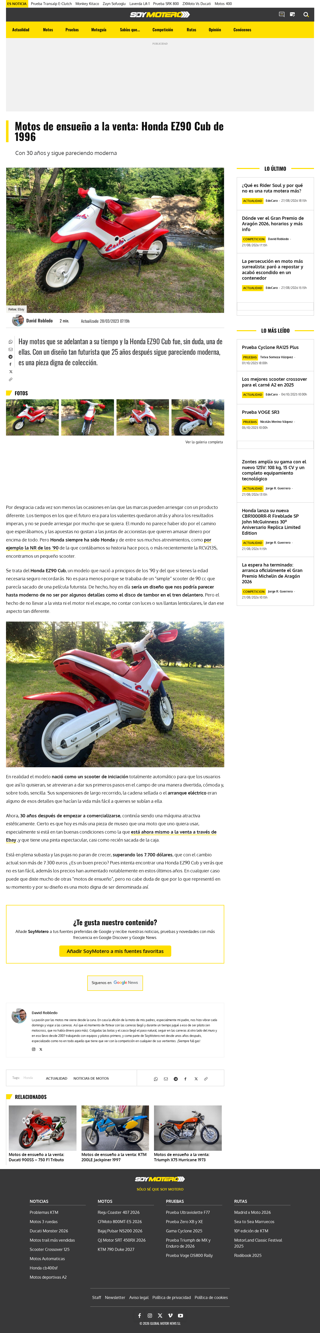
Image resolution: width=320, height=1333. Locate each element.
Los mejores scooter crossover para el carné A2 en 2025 (274, 382)
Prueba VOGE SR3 (260, 412)
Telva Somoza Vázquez (276, 357)
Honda (28, 1078)
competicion (253, 239)
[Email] (10, 348)
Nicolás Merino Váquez (276, 422)
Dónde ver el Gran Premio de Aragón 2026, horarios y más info (273, 223)
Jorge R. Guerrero (278, 488)
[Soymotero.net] (160, 15)
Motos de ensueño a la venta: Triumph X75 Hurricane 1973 (182, 1157)
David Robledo (39, 320)
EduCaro (272, 201)
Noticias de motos (91, 1078)
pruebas (250, 357)
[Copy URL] (10, 378)
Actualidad (56, 1078)
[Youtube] (181, 1316)
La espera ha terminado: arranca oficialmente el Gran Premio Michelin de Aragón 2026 (272, 573)
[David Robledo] (19, 320)
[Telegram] (10, 356)
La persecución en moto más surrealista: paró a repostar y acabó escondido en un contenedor (272, 269)
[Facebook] (10, 363)
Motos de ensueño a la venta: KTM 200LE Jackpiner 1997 (114, 1157)
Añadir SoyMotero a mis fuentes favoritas (115, 951)
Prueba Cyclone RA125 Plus (270, 347)
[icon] (281, 14)
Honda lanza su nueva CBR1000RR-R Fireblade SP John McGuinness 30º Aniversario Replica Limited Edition (271, 522)
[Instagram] (34, 1048)
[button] (306, 15)
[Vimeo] (170, 1316)
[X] (10, 371)
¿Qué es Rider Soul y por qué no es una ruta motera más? (272, 188)
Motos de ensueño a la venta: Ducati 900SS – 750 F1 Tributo (36, 1157)
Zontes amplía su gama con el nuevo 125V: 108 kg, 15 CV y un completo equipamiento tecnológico (274, 470)
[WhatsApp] (10, 341)
